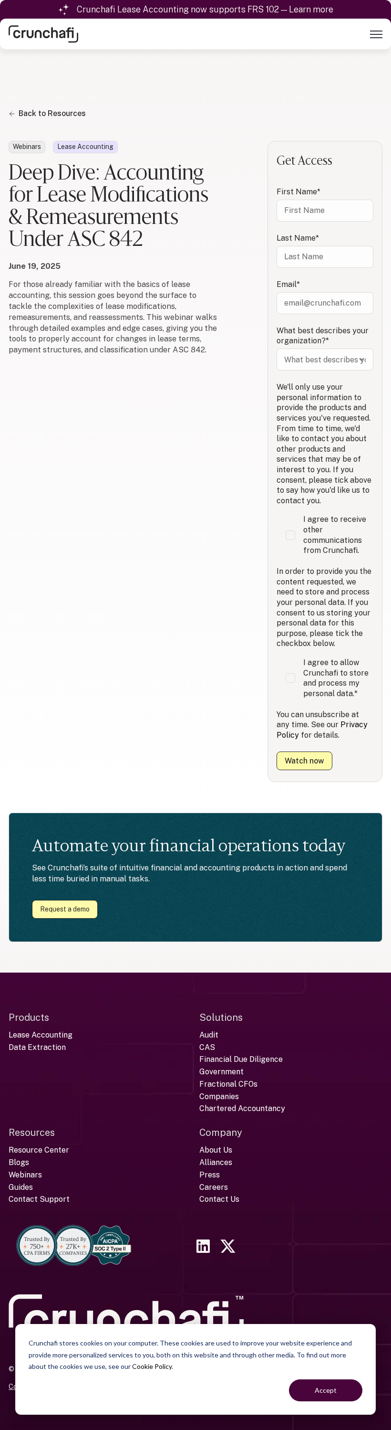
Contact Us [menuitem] (219, 1199)
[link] (43, 33)
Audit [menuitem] (208, 1034)
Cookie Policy (152, 1366)
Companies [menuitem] (219, 1096)
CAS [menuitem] (207, 1047)
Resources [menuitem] (32, 1132)
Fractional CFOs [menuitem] (228, 1084)
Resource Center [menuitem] (39, 1150)
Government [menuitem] (221, 1071)
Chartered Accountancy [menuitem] (242, 1108)
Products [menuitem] (29, 1017)
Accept (326, 1390)
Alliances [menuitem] (215, 1162)
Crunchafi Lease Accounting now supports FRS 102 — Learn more (205, 9)
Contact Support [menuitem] (39, 1199)
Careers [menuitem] (213, 1187)
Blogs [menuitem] (19, 1162)
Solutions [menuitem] (221, 1017)
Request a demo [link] (65, 909)
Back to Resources (52, 113)
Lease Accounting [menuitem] (40, 1034)
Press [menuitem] (209, 1174)
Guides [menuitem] (21, 1187)
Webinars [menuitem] (25, 1174)
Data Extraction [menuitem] (37, 1047)
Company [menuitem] (220, 1132)
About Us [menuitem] (215, 1150)
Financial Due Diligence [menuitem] (241, 1059)
